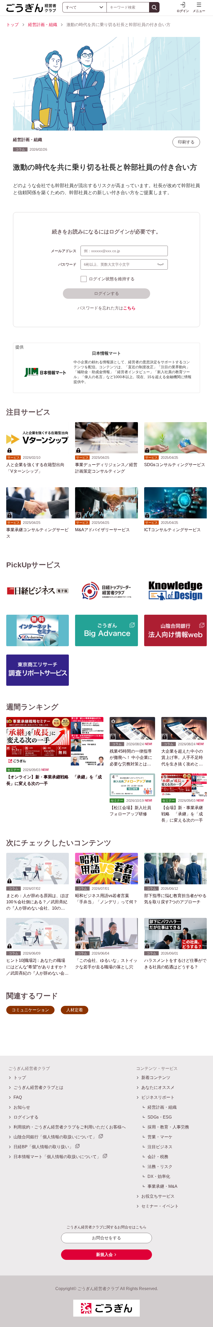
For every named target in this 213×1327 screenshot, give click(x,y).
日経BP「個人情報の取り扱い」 (43, 1147)
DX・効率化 (159, 1176)
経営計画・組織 (42, 24)
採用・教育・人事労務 (168, 1127)
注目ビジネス (160, 1147)
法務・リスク (160, 1166)
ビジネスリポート (158, 1097)
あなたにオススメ (158, 1087)
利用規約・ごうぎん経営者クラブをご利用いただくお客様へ (70, 1127)
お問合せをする (106, 1238)
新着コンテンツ (155, 1077)
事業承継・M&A (162, 1186)
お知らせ (22, 1107)
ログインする (106, 293)
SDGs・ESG (160, 1117)
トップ (12, 24)
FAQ (18, 1097)
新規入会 (104, 1254)
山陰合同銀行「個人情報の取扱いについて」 (55, 1137)
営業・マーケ (160, 1137)
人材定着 (74, 1010)
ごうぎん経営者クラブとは (38, 1087)
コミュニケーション (30, 1010)
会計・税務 (158, 1156)
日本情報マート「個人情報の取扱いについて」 (57, 1156)
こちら (129, 308)
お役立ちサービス (158, 1196)
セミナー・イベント (160, 1206)
